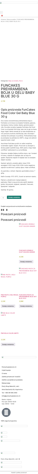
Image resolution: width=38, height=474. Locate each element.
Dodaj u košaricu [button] (26, 262)
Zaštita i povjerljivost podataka (12, 380)
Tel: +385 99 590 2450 (9, 393)
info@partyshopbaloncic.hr (11, 396)
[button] (1, 12)
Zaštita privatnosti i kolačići (11, 377)
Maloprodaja (6, 383)
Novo (21, 81)
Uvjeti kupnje (6, 370)
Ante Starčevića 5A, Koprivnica (12, 389)
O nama (4, 373)
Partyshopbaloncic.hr (9, 367)
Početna (3, 19)
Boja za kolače (11, 19)
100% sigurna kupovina (9, 421)
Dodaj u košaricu (14, 197)
